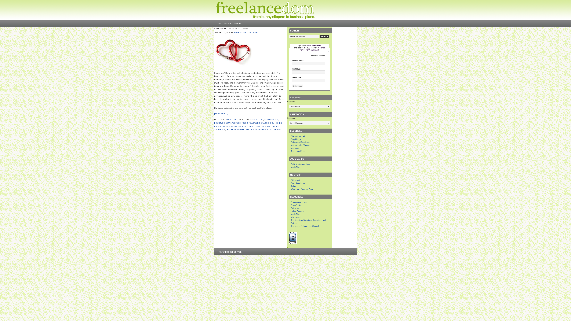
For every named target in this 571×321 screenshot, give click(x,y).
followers (254, 123)
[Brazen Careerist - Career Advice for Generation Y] (293, 243)
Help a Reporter (297, 211)
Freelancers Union (298, 202)
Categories (291, 118)
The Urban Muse (298, 151)
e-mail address (233, 123)
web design (251, 130)
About (227, 23)
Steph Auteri (240, 33)
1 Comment (254, 33)
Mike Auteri (296, 217)
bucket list (257, 120)
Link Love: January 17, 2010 (231, 28)
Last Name (296, 77)
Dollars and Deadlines (300, 142)
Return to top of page (230, 252)
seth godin (219, 130)
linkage (251, 126)
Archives (291, 101)
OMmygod (295, 180)
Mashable (295, 148)
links (258, 126)
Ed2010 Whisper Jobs (300, 164)
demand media (271, 120)
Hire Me (238, 23)
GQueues (295, 208)
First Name (296, 69)
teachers (231, 130)
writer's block (265, 130)
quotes (275, 126)
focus (244, 123)
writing (277, 130)
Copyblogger (296, 139)
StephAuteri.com (298, 183)
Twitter (294, 186)
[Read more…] (221, 113)
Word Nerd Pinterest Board (302, 189)
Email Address (299, 60)
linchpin (242, 126)
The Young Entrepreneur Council (305, 226)
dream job (219, 123)
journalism (231, 126)
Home (218, 23)
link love (231, 120)
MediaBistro (296, 167)
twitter (241, 130)
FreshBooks (296, 205)
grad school (267, 123)
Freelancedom (265, 10)
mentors (266, 126)
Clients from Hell (298, 136)
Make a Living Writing (300, 145)
